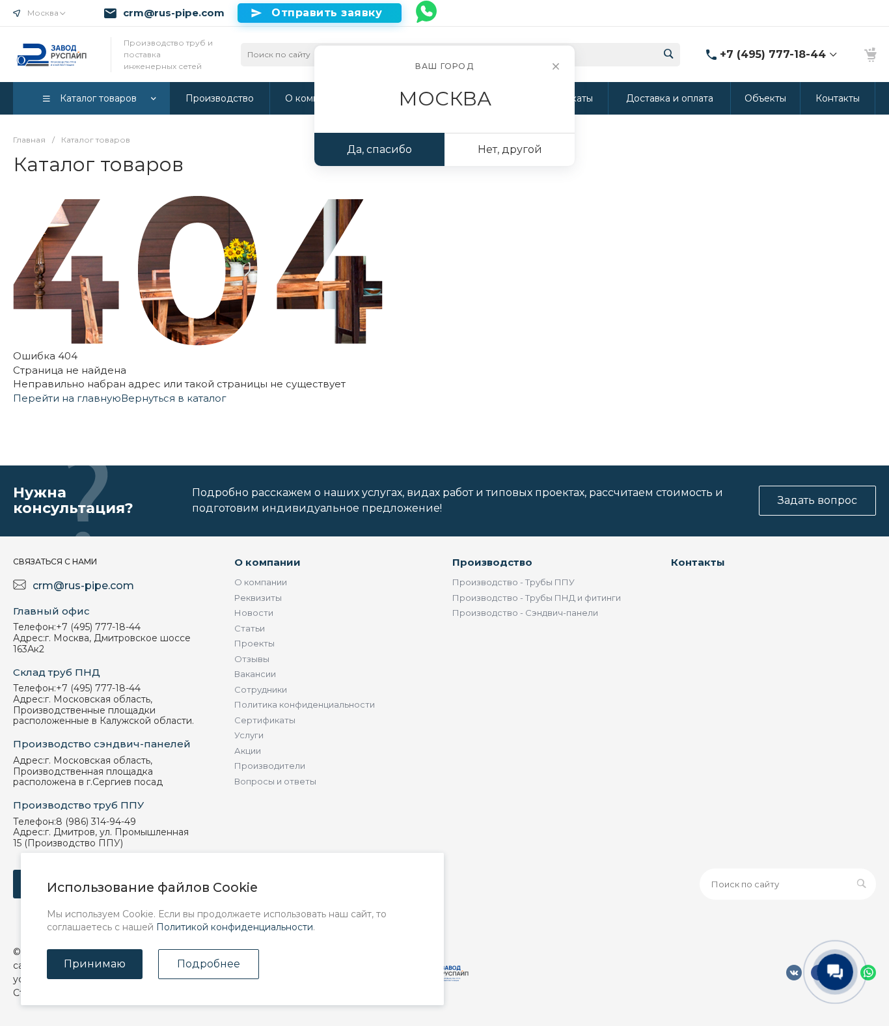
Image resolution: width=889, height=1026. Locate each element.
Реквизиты (258, 597)
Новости (253, 612)
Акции (247, 750)
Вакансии (255, 674)
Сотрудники (260, 689)
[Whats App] (427, 13)
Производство (492, 562)
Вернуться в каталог (173, 398)
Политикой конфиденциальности (234, 927)
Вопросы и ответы (275, 781)
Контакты (698, 562)
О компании (267, 562)
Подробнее (208, 964)
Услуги (249, 735)
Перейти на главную (67, 398)
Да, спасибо (379, 149)
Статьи (249, 628)
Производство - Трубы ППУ (513, 582)
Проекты (254, 643)
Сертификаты (264, 720)
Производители (269, 765)
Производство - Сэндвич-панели (525, 612)
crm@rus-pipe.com (174, 13)
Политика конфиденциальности (304, 704)
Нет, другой (510, 149)
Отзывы (251, 659)
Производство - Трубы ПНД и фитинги (536, 597)
